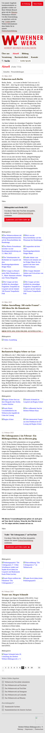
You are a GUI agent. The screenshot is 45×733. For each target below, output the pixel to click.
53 (39, 668)
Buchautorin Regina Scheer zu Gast (18, 351)
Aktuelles (6, 72)
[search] (10, 60)
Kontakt (34, 57)
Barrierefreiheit (21, 57)
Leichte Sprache (25, 61)
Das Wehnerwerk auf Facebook (16, 685)
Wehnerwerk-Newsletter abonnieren (17, 682)
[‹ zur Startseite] (22, 42)
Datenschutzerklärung (9, 31)
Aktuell (16, 53)
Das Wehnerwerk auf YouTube (15, 688)
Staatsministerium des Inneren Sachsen (18, 710)
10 (32, 668)
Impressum (29, 729)
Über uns (6, 53)
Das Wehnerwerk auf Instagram (16, 692)
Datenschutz (39, 729)
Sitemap (20, 729)
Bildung (25, 53)
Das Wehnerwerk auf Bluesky (15, 698)
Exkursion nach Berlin (12, 79)
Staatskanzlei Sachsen (12, 707)
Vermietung (7, 57)
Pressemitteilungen (17, 72)
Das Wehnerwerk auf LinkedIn (15, 695)
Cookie (7, 21)
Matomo (14, 12)
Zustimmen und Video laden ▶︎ (18, 220)
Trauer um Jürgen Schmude (15, 594)
